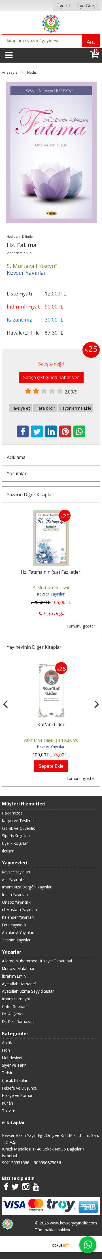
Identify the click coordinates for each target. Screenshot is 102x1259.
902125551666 (15, 1162)
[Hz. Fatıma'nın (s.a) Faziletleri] (51, 513)
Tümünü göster (80, 626)
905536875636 (47, 1162)
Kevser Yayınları (51, 594)
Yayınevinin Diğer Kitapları (35, 647)
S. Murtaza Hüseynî (51, 587)
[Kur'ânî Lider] (51, 665)
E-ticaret (42, 1244)
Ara (91, 42)
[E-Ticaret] (60, 1244)
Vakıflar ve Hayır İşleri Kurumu (51, 740)
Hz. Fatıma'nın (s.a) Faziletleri (51, 572)
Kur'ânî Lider (51, 724)
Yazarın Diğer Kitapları (30, 495)
